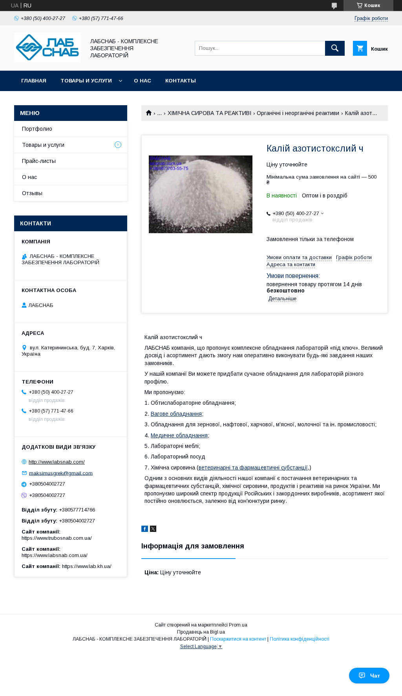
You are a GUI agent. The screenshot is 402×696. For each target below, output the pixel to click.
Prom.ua (238, 625)
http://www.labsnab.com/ (57, 462)
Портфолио (37, 129)
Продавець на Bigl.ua (201, 632)
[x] (153, 530)
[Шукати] (335, 48)
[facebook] (144, 530)
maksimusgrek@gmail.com (61, 473)
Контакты (180, 81)
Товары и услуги (86, 81)
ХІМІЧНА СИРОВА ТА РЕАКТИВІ (209, 113)
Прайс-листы (39, 161)
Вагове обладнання (176, 414)
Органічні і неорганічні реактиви (298, 113)
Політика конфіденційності (299, 639)
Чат (375, 675)
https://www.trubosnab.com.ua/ (57, 538)
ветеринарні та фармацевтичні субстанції (253, 467)
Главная (33, 81)
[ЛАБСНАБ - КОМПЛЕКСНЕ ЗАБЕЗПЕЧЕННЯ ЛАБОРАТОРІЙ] (47, 60)
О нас (142, 81)
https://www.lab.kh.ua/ (86, 566)
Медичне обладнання (179, 435)
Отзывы (32, 193)
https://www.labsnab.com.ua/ (55, 555)
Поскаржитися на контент (238, 639)
